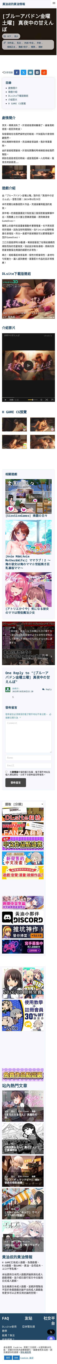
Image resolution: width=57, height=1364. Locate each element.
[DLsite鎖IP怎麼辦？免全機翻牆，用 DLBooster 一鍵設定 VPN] (23, 820)
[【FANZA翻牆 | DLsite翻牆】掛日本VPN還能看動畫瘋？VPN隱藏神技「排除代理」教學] (23, 834)
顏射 (41, 46)
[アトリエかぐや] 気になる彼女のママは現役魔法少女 (27, 611)
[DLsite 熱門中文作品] (23, 878)
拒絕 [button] (16, 1357)
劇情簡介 (12, 88)
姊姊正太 (11, 46)
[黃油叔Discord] (23, 922)
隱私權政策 (25, 1352)
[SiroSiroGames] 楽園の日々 (26, 516)
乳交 (19, 42)
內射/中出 (28, 42)
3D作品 (10, 42)
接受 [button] (8, 1357)
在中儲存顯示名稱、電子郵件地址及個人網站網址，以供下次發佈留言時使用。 (27, 773)
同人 (16, 36)
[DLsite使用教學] (23, 1030)
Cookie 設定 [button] (27, 1358)
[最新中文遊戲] (23, 849)
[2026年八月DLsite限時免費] (23, 997)
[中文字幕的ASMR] (23, 908)
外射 (39, 42)
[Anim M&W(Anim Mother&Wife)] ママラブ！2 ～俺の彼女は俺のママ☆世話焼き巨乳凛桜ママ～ (27, 562)
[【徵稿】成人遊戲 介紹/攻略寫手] (23, 952)
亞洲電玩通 (28, 1326)
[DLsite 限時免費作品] (23, 1080)
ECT (9, 36)
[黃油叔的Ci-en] (23, 937)
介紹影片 (12, 99)
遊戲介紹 (12, 91)
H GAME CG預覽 (17, 103)
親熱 (33, 46)
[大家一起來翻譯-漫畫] (23, 863)
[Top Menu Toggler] (54, 3)
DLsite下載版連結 (18, 95)
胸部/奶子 (23, 46)
